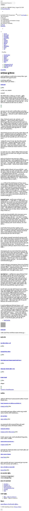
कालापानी (6, 56)
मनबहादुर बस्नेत (4, 406)
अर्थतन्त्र (6, 42)
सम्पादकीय (6, 36)
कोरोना (5, 57)
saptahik (6, 489)
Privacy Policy (17, 506)
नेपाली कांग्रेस (7, 320)
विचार (5, 39)
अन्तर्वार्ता (6, 40)
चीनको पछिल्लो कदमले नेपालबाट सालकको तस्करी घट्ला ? (11, 360)
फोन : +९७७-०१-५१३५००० (10, 496)
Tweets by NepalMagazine (7, 389)
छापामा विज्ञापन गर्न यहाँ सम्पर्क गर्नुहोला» (9, 504)
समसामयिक (6, 38)
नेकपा (5, 62)
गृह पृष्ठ (5, 34)
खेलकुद (5, 43)
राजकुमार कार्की (4, 444)
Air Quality (24, 15)
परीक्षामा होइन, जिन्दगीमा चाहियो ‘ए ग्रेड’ (8, 368)
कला (5, 45)
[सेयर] (2, 87)
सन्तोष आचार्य (3, 84)
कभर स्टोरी (6, 35)
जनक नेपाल (3, 457)
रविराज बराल (11, 432)
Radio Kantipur (7, 486)
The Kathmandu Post (9, 488)
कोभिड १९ (6, 59)
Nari (5, 490)
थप (4, 49)
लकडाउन (6, 60)
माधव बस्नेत (3, 470)
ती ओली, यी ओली (4, 377)
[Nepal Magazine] (5, 8)
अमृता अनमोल (4, 419)
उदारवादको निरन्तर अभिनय (5, 351)
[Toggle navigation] (1, 31)
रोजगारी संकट (7, 55)
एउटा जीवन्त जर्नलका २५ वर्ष (6, 343)
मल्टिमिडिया (6, 46)
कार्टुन (5, 47)
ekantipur (6, 484)
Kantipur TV (7, 485)
